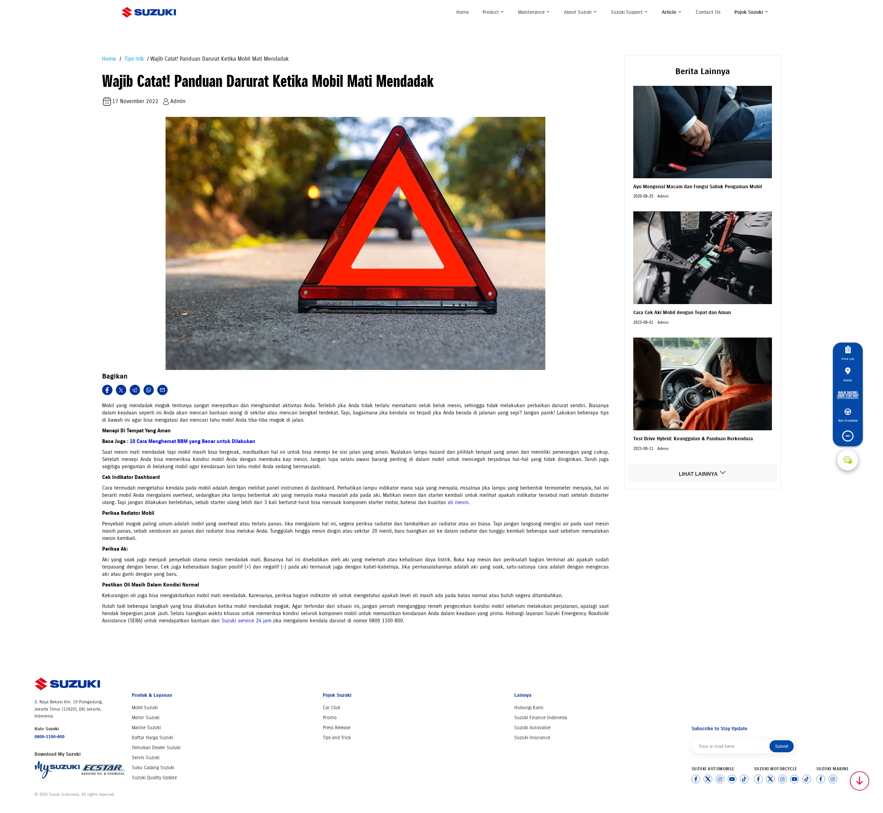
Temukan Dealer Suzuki (156, 748)
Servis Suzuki (145, 758)
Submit (781, 746)
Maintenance (532, 12)
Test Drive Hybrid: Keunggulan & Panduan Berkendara (693, 439)
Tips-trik (133, 59)
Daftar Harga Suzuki (152, 738)
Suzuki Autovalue (532, 728)
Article (670, 12)
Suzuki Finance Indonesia (540, 718)
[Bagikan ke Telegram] (135, 390)
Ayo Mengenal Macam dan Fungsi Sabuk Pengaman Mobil (697, 187)
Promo (330, 718)
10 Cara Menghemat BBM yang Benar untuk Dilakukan (192, 441)
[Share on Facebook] (107, 390)
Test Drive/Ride (847, 420)
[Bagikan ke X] (121, 390)
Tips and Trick (337, 738)
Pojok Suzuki (749, 12)
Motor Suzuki (145, 718)
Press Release (336, 728)
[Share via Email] (162, 390)
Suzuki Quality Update (154, 778)
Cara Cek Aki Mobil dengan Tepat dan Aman (682, 312)
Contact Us (708, 12)
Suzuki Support (627, 12)
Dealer (847, 380)
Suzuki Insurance (532, 738)
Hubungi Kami (528, 708)
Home (462, 12)
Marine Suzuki (146, 728)
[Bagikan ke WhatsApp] (148, 390)
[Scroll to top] (859, 781)
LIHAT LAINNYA (699, 474)
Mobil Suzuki (145, 708)
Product (491, 12)
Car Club (331, 708)
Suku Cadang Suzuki (153, 768)
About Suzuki (578, 12)
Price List (848, 359)
